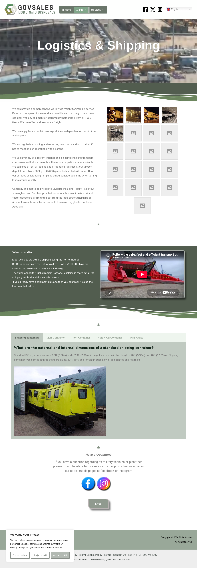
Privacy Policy (77, 554)
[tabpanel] (98, 390)
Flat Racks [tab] (136, 337)
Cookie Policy (94, 554)
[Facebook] (145, 9)
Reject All (40, 555)
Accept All (60, 555)
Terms (107, 554)
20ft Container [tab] (56, 337)
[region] (40, 546)
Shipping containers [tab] (27, 337)
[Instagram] (160, 9)
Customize (20, 555)
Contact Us (119, 554)
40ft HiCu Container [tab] (110, 337)
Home (68, 9)
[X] (152, 9)
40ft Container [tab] (81, 337)
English (174, 9)
